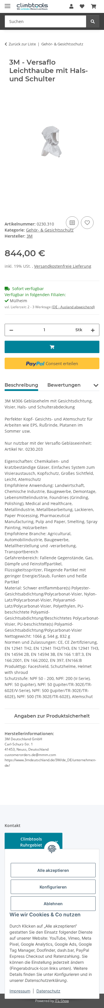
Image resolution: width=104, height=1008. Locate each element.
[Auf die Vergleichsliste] (72, 222)
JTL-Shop (62, 1000)
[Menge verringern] (11, 330)
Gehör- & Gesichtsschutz (50, 230)
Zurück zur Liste (22, 44)
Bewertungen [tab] (64, 385)
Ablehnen (53, 903)
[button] (71, 6)
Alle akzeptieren (53, 870)
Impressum (20, 990)
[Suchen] (92, 21)
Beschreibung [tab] (21, 385)
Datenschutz (48, 990)
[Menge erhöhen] (92, 330)
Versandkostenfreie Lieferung (62, 266)
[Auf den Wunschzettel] (87, 222)
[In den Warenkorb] (9, 91)
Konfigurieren (53, 886)
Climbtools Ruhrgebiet (31, 842)
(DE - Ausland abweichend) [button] (73, 306)
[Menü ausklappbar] (7, 3)
